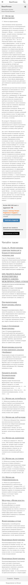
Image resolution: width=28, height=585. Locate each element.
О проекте (10, 578)
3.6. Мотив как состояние (13, 458)
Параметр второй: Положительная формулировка (9, 375)
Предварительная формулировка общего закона (11, 304)
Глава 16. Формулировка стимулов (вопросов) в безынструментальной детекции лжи (12, 251)
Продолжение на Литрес (11, 233)
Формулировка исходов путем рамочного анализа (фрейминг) (13, 349)
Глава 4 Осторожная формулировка (10, 327)
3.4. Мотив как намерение (13, 437)
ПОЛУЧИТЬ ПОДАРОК (11, 220)
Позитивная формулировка (13, 539)
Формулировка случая (11, 521)
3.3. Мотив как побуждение (14, 417)
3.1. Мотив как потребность (14, 398)
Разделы (16, 578)
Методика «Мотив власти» (13, 500)
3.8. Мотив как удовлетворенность (10, 478)
